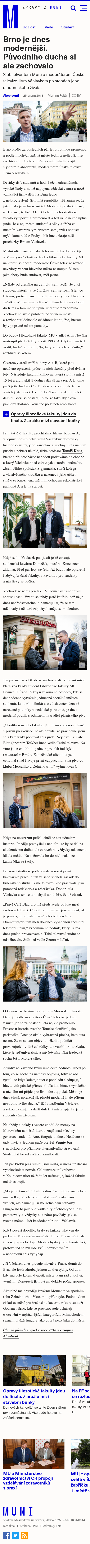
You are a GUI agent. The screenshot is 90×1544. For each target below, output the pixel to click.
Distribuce (24, 1525)
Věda (49, 26)
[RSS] (24, 1535)
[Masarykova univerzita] (17, 1512)
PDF (36, 1525)
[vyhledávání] (73, 8)
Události (29, 26)
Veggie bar (63, 1142)
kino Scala (75, 1046)
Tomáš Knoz (72, 450)
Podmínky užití (51, 1525)
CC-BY (76, 95)
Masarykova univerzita (29, 1520)
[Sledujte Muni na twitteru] (15, 1535)
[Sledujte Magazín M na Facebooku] (6, 1535)
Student (68, 26)
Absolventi (11, 95)
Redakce (9, 1525)
